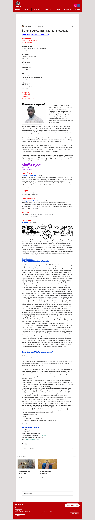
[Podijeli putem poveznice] (32, 444)
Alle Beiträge (20, 16)
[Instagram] (75, 5)
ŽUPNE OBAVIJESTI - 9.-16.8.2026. (46, 472)
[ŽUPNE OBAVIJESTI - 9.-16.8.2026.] (47, 464)
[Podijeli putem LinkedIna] (29, 444)
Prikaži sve (75, 456)
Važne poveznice (19, 504)
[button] (76, 16)
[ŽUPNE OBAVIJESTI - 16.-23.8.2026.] (26, 464)
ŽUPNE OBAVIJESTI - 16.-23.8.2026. (25, 472)
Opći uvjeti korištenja (74, 512)
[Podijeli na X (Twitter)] (25, 444)
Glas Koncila (17, 510)
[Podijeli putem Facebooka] (22, 444)
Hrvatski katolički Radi (19, 514)
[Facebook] (78, 5)
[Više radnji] (72, 26)
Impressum (76, 510)
